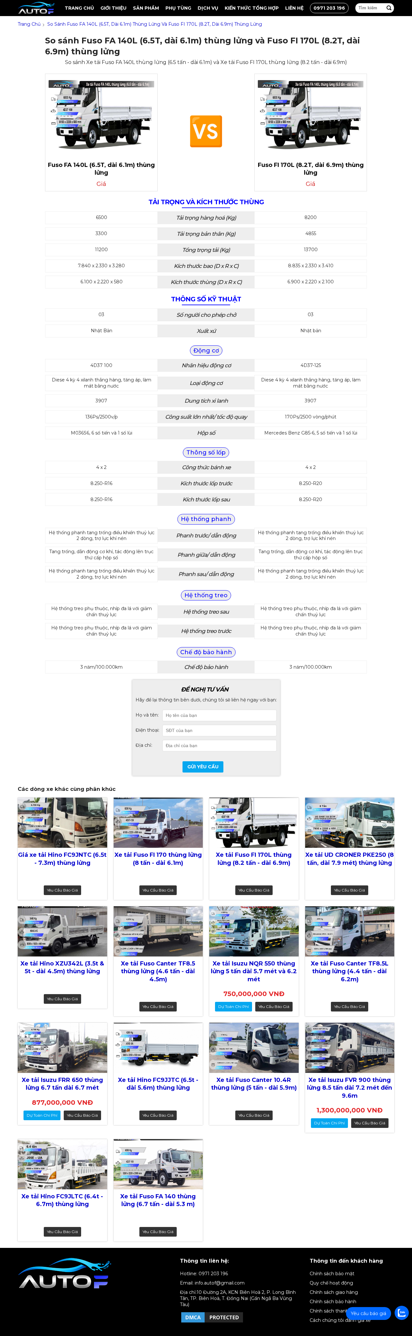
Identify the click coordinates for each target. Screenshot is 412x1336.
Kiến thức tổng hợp (252, 8)
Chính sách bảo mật (332, 1274)
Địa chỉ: (144, 745)
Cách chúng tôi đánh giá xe (340, 1320)
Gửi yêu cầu (203, 767)
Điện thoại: (147, 730)
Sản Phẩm (146, 8)
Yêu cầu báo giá (62, 890)
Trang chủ (79, 8)
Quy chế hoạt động (331, 1283)
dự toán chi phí (233, 1006)
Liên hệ (294, 8)
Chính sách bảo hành (333, 1301)
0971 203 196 (329, 8)
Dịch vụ (208, 8)
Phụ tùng (178, 8)
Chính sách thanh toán (335, 1311)
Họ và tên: (147, 715)
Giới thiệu (113, 8)
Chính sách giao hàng (334, 1292)
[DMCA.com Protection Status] (212, 1322)
